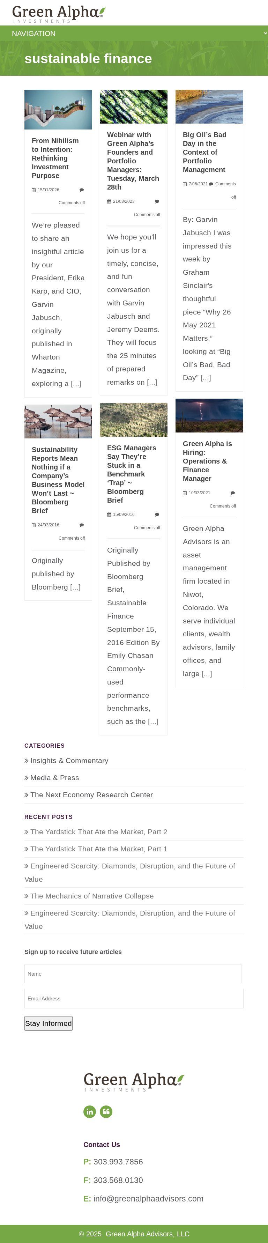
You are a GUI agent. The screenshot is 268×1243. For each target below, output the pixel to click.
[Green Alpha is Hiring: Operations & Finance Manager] (210, 415)
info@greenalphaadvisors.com (148, 1198)
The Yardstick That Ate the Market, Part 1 (99, 849)
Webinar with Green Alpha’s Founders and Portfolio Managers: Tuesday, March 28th (133, 161)
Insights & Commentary (69, 760)
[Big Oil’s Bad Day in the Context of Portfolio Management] (210, 106)
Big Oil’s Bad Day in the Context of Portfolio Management (204, 152)
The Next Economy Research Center (91, 795)
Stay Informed (48, 1023)
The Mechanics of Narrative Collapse (92, 896)
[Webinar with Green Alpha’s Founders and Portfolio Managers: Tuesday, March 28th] (134, 106)
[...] (76, 383)
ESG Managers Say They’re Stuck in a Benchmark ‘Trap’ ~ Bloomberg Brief (131, 474)
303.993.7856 (118, 1161)
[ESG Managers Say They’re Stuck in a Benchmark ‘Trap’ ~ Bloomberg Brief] (134, 419)
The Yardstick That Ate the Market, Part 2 (99, 832)
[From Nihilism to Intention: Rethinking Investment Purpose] (58, 109)
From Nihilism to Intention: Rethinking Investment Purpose (55, 158)
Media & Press (54, 778)
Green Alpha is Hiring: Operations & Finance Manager (207, 461)
